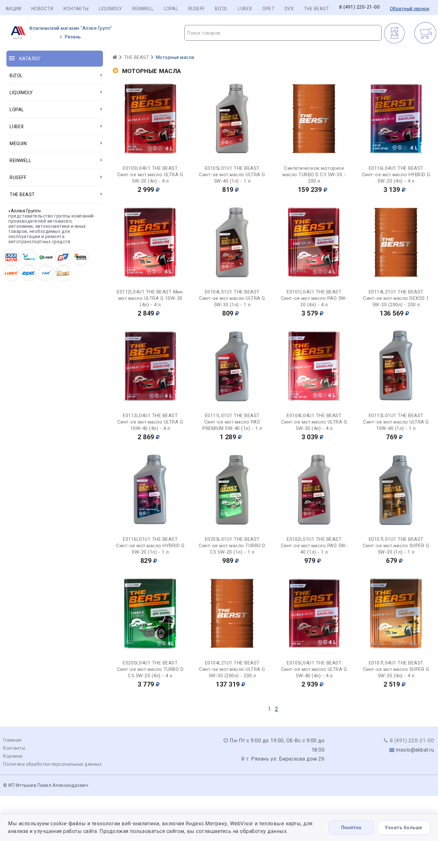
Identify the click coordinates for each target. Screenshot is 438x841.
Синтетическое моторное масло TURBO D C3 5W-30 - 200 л (314, 174)
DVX (289, 8)
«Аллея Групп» (24, 210)
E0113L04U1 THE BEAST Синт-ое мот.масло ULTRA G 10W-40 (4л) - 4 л (150, 422)
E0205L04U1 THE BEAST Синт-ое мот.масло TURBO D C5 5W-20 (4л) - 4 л (150, 669)
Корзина (12, 756)
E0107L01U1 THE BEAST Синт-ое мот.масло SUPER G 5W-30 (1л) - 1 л (396, 545)
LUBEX (245, 8)
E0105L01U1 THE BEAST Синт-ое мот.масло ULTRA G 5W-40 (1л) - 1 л (232, 174)
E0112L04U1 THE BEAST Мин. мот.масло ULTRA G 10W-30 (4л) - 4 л (150, 298)
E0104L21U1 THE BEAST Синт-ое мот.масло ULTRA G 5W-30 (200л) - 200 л (232, 669)
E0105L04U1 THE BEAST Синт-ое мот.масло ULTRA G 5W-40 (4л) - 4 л (314, 669)
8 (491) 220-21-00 (359, 7)
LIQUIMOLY (110, 8)
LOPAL (171, 8)
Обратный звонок (410, 8)
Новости (42, 8)
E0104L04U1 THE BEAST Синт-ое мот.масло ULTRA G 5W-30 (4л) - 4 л (314, 422)
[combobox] (283, 33)
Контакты (76, 8)
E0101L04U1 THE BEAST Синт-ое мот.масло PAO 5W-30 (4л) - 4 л (314, 298)
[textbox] (283, 33)
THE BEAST (316, 8)
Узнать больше (404, 827)
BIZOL (221, 8)
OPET (268, 8)
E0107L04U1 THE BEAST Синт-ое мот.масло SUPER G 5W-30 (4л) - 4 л (396, 669)
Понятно (351, 827)
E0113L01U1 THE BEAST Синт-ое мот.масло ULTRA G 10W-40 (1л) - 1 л (396, 422)
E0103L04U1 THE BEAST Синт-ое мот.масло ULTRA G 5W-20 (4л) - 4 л (150, 174)
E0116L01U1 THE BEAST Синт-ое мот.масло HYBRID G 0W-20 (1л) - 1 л (150, 545)
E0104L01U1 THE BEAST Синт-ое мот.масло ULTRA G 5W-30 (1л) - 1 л (232, 298)
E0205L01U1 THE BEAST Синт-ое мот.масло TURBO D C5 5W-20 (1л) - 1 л (232, 545)
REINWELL (143, 8)
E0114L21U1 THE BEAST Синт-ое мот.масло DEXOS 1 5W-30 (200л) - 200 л (396, 298)
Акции (13, 8)
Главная (12, 740)
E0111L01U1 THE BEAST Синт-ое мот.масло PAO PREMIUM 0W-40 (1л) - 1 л (232, 422)
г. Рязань (70, 32)
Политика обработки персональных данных (52, 764)
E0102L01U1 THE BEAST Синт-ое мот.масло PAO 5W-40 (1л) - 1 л (314, 545)
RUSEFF (196, 8)
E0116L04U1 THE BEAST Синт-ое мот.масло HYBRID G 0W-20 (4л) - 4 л (396, 174)
